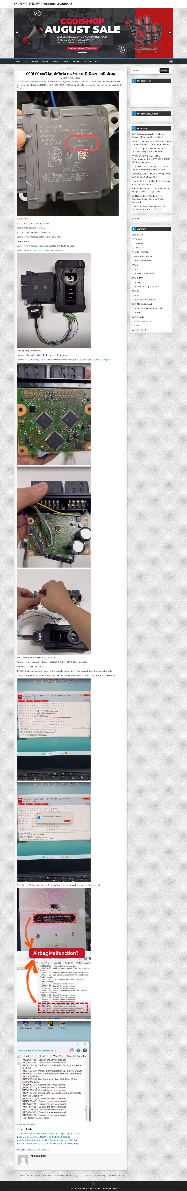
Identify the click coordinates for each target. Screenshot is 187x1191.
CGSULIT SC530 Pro (141, 321)
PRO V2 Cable (80, 360)
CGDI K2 (136, 291)
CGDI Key (136, 295)
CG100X (97, 61)
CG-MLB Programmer (142, 256)
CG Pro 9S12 (137, 248)
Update (65, 61)
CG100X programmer (37, 360)
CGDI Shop (87, 61)
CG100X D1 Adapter (101, 360)
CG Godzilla (137, 243)
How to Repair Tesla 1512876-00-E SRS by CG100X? (44, 1137)
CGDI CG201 (137, 278)
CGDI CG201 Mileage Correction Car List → (106, 1175)
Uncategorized (139, 330)
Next (170, 33)
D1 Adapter (58, 250)
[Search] (171, 61)
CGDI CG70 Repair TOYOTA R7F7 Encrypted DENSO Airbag (48, 1143)
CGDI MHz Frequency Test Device (148, 308)
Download (55, 61)
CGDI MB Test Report (142, 304)
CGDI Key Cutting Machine (144, 300)
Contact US (76, 61)
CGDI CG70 (137, 282)
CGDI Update (138, 317)
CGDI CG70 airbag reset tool (145, 287)
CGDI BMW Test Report (143, 274)
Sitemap (135, 218)
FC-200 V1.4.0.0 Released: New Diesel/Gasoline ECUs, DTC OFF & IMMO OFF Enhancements (151, 159)
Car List (45, 61)
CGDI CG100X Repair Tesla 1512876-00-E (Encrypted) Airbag (71, 73)
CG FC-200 (137, 239)
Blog (25, 61)
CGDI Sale (136, 312)
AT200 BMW (137, 235)
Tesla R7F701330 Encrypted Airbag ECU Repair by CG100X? (49, 1134)
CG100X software (37, 246)
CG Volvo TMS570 (140, 252)
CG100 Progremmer (141, 261)
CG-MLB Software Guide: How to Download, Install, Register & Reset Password (148, 199)
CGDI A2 (135, 269)
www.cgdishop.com (26, 1124)
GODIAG (136, 325)
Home (18, 61)
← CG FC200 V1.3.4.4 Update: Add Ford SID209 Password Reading (45, 1175)
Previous (17, 33)
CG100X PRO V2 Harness (37, 250)
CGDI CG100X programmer (30, 82)
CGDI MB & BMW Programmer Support (43, 3)
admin (65, 78)
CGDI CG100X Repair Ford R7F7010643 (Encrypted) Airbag (48, 1140)
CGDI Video (34, 61)
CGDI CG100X (42, 1150)
